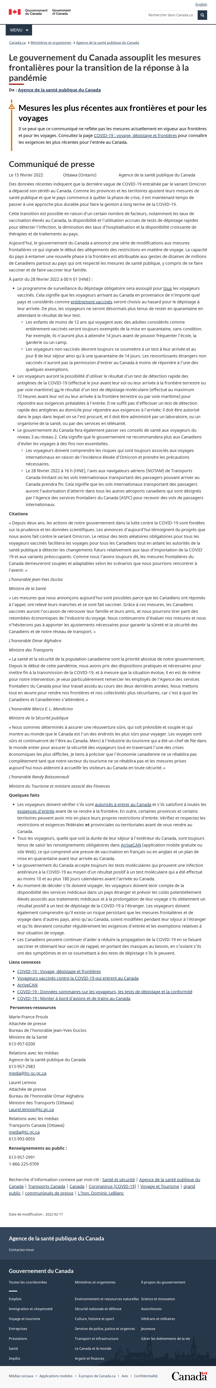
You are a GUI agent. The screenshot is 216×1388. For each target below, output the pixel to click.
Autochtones (151, 1309)
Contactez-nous (21, 1249)
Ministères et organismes (51, 42)
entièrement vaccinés (91, 302)
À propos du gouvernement (163, 1282)
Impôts (14, 1358)
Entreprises (18, 1328)
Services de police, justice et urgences (105, 1328)
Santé (13, 1348)
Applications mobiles (56, 1376)
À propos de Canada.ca (97, 1376)
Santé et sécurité (118, 1179)
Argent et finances (89, 1358)
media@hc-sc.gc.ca (27, 1073)
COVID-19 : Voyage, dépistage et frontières (59, 971)
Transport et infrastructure (96, 1338)
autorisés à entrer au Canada (123, 804)
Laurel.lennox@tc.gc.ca (31, 1109)
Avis (125, 1376)
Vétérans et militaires (158, 1318)
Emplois (15, 1299)
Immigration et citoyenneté (31, 1309)
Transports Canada (46, 1186)
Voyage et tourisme (24, 1318)
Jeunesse (148, 1328)
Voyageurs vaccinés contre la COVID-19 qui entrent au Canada (78, 978)
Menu (21, 30)
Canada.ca (17, 42)
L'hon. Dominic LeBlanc (101, 1193)
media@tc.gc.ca (24, 1132)
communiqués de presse (49, 1193)
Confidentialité (146, 1376)
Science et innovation (158, 1299)
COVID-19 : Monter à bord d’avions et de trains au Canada (73, 998)
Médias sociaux (21, 1376)
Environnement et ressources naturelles (107, 1299)
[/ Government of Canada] (40, 12)
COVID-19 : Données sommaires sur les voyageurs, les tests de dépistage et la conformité (104, 992)
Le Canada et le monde (93, 1348)
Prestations (18, 1338)
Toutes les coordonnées (28, 1282)
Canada (77, 1186)
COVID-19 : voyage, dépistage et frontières (135, 135)
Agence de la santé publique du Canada (107, 42)
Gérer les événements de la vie (165, 1338)
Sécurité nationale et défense (98, 1309)
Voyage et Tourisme (159, 1186)
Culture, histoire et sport (94, 1318)
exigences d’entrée (35, 811)
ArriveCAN (131, 845)
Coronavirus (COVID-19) (112, 1186)
